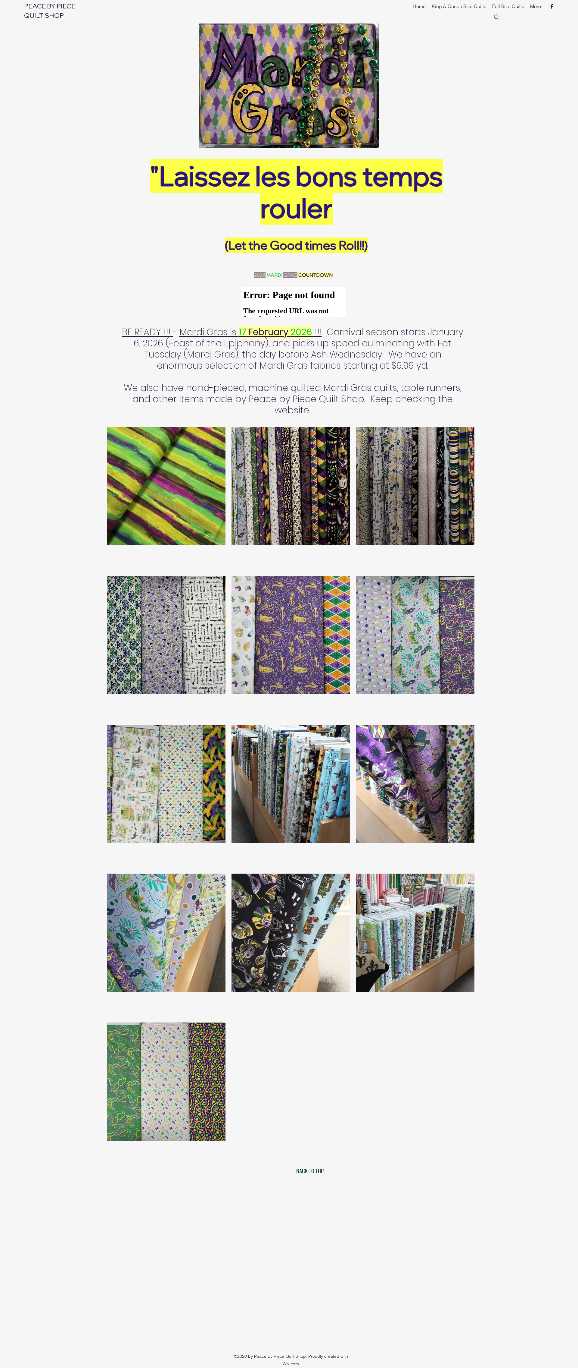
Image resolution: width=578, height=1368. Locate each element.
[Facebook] (552, 6)
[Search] (496, 17)
